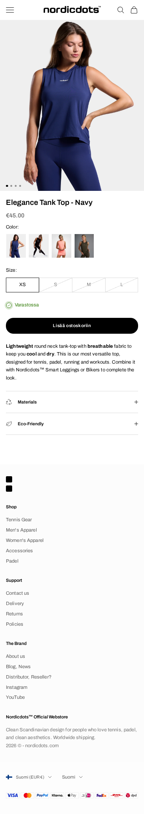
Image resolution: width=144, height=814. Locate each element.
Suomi (68, 777)
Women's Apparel (25, 540)
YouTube (15, 697)
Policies (14, 624)
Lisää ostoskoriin (72, 325)
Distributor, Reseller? (29, 677)
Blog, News (18, 666)
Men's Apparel (21, 530)
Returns (14, 613)
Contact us (17, 593)
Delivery (15, 603)
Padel (12, 561)
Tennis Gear (19, 519)
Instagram (16, 687)
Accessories (19, 550)
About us (15, 656)
